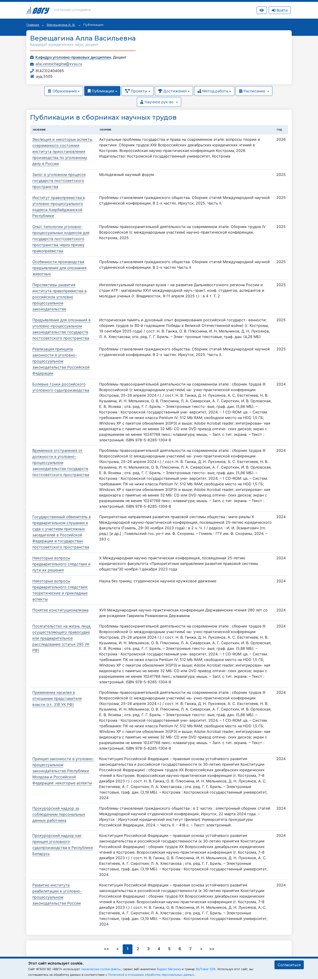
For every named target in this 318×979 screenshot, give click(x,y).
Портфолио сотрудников (72, 10)
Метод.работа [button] (214, 91)
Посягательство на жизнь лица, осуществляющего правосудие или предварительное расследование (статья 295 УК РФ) (61, 638)
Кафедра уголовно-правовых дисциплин (73, 57)
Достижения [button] (174, 91)
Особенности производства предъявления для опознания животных (59, 267)
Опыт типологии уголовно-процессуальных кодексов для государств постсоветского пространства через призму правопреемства (60, 238)
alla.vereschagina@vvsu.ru (59, 63)
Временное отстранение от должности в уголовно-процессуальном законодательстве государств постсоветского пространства (60, 462)
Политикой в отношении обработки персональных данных (151, 974)
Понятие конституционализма (60, 610)
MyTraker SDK (206, 969)
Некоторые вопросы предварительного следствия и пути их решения (61, 564)
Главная (33, 25)
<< (107, 948)
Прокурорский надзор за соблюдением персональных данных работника (58, 814)
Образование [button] (64, 91)
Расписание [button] (254, 91)
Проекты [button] (138, 91)
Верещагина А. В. (61, 25)
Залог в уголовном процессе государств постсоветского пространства (59, 180)
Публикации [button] (102, 91)
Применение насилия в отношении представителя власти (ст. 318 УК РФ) (57, 698)
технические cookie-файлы (101, 969)
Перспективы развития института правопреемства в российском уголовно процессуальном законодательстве (59, 296)
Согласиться (289, 964)
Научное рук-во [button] (159, 102)
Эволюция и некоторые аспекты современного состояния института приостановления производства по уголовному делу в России (62, 151)
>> (211, 948)
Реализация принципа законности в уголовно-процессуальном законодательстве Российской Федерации (61, 361)
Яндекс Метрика (169, 969)
